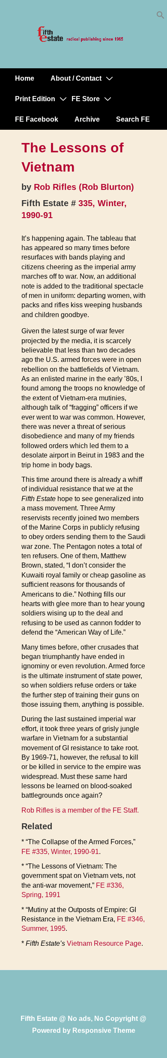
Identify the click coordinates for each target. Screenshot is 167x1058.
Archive (87, 119)
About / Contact (76, 78)
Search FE (133, 119)
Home (24, 78)
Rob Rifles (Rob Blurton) (84, 187)
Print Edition (35, 98)
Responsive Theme (103, 1030)
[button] (160, 16)
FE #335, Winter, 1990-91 (60, 851)
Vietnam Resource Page (104, 943)
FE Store (86, 98)
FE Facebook (36, 119)
